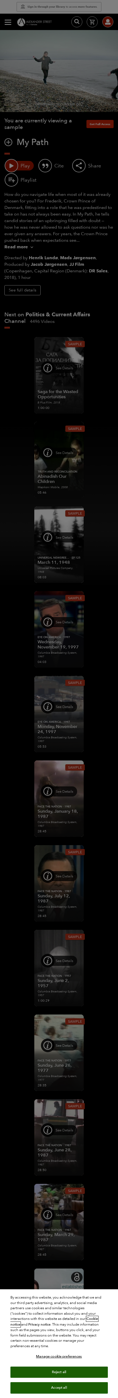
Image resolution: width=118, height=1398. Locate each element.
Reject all (59, 1372)
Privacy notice (39, 1324)
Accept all (59, 1387)
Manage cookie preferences (59, 1356)
